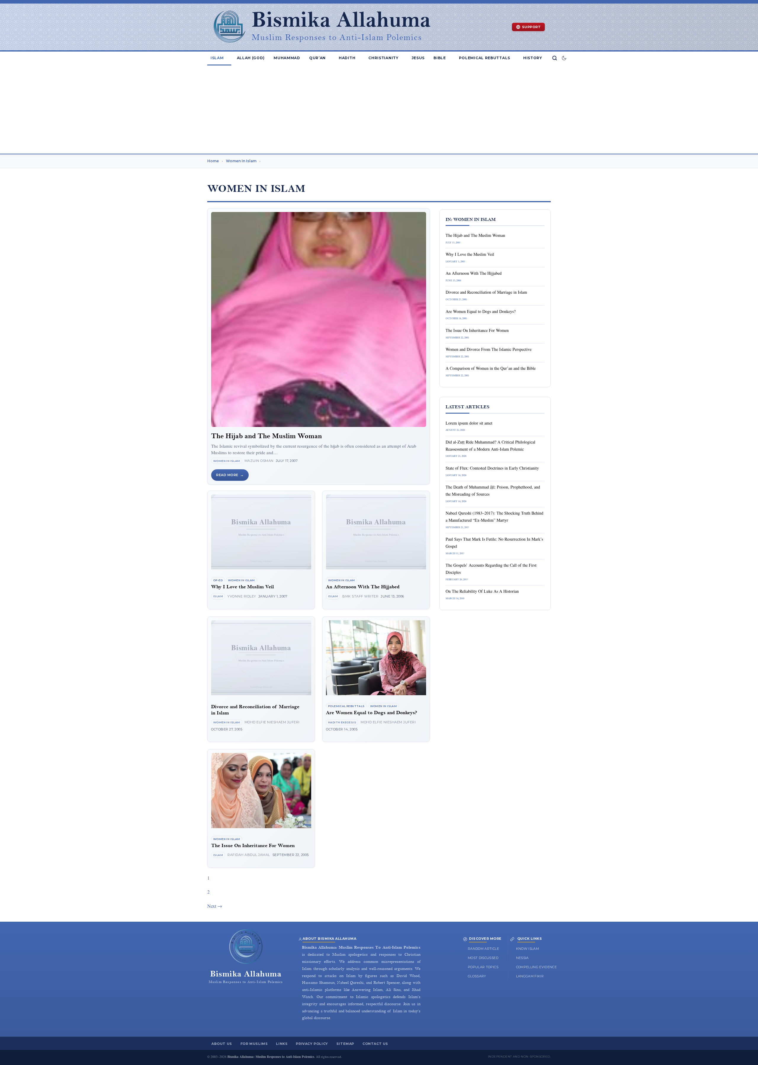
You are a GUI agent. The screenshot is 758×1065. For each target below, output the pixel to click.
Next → (214, 906)
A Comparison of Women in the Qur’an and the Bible (491, 368)
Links (282, 1044)
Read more (227, 475)
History (532, 58)
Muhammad (287, 58)
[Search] (555, 58)
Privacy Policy (312, 1044)
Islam (217, 58)
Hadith (347, 58)
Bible (439, 58)
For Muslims (254, 1044)
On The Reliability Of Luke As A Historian (482, 591)
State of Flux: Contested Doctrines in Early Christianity (492, 468)
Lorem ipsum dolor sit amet (469, 423)
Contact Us (375, 1044)
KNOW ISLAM (527, 949)
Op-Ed (218, 580)
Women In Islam (226, 460)
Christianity (383, 58)
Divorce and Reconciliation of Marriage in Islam (486, 292)
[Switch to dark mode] (564, 58)
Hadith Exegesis (342, 722)
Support (531, 27)
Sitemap (345, 1044)
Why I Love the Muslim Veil (242, 587)
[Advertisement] (379, 109)
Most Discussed (483, 958)
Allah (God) (251, 58)
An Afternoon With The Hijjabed (362, 587)
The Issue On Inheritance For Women (253, 846)
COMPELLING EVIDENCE (536, 967)
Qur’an (317, 58)
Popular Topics (483, 967)
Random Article (483, 949)
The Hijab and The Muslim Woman (266, 436)
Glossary (477, 976)
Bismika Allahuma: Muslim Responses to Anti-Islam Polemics (270, 1056)
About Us (221, 1044)
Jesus (418, 58)
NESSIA (522, 958)
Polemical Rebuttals (484, 58)
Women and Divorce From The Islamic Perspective (488, 349)
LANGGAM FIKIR (530, 976)
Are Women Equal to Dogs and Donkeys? (371, 713)
